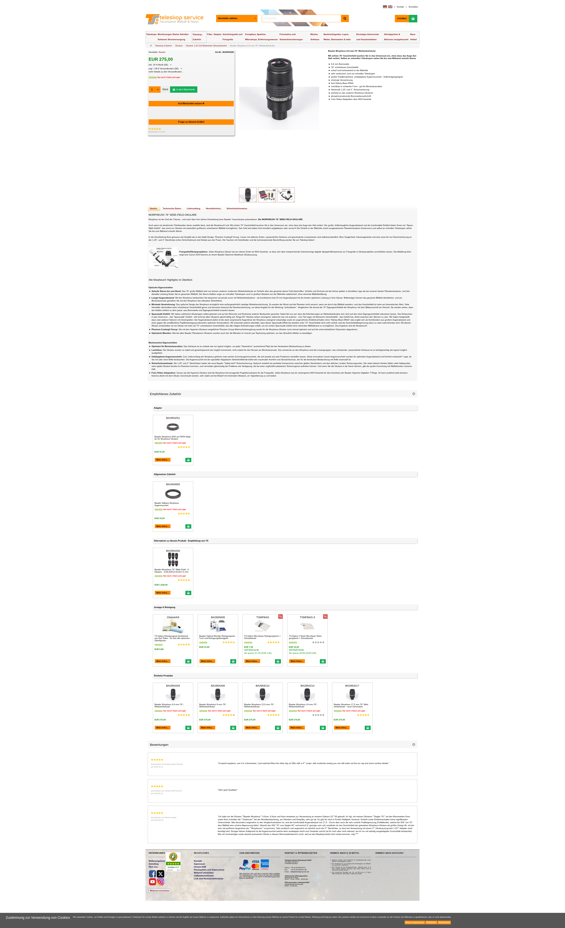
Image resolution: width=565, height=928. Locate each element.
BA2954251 (173, 417)
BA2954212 (263, 685)
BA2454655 (173, 484)
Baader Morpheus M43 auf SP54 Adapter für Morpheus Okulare (172, 437)
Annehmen (444, 922)
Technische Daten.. (172, 208)
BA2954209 (218, 685)
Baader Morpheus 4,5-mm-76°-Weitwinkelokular (169, 705)
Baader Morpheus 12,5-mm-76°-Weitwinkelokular (259, 705)
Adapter (217, 34)
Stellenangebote (157, 861)
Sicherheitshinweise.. (237, 208)
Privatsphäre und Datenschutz (209, 870)
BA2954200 (173, 550)
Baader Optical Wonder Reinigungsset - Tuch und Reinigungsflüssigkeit (217, 637)
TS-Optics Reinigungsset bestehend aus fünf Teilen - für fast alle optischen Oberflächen (172, 638)
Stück (165, 89)
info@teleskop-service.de (300, 872)
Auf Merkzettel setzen (190, 103)
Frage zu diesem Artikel (191, 122)
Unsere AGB (200, 867)
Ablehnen (431, 922)
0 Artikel (401, 18)
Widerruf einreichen (160, 890)
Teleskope (151, 34)
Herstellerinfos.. (214, 208)
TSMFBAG (262, 617)
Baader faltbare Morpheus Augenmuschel (166, 504)
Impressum (199, 864)
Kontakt (400, 7)
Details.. (154, 208)
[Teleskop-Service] (176, 20)
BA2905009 (218, 617)
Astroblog (154, 864)
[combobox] (236, 18)
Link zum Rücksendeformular (208, 878)
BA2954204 (173, 685)
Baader (162, 52)
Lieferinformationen (204, 875)
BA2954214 (307, 685)
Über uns (153, 867)
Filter (209, 34)
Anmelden (413, 7)
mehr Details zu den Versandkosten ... (166, 71)
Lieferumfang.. (194, 208)
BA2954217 (352, 685)
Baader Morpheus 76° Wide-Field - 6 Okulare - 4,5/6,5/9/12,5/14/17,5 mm (171, 570)
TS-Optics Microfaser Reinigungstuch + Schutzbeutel (262, 637)
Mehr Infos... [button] (162, 460)
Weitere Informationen (415, 922)
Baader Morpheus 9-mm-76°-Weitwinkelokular (213, 705)
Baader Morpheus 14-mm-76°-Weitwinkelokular (303, 705)
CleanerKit (173, 617)
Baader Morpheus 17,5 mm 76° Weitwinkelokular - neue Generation (351, 705)
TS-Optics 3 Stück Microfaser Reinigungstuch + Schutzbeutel (305, 637)
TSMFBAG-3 (307, 617)
